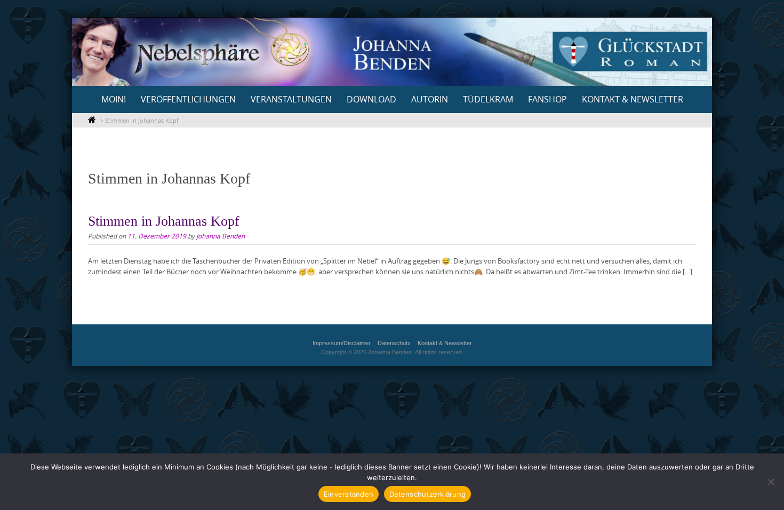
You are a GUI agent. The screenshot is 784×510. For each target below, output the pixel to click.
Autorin (429, 99)
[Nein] (770, 481)
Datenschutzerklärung (427, 494)
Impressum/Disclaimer (342, 343)
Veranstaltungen (291, 99)
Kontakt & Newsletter (632, 99)
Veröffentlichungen (188, 99)
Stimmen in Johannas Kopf (163, 221)
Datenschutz (394, 343)
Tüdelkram (488, 99)
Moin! (113, 99)
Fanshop (547, 99)
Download (371, 99)
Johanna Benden (220, 236)
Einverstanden (348, 494)
